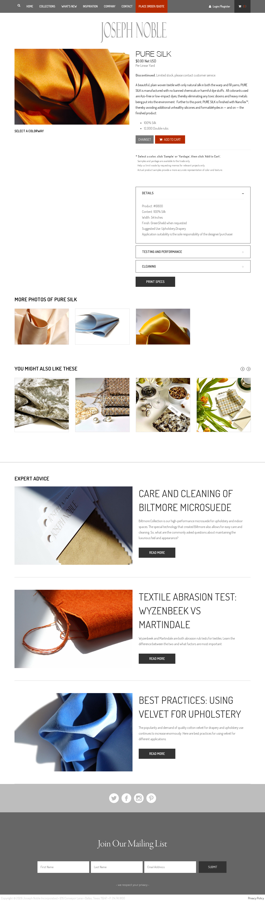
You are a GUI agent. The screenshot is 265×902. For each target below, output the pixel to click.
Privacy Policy (256, 898)
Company (109, 6)
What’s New (69, 6)
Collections (47, 6)
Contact (127, 6)
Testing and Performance (162, 252)
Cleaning (149, 266)
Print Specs (155, 282)
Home (29, 6)
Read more (157, 552)
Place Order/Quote (151, 6)
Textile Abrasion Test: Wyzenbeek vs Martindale (188, 610)
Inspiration (90, 6)
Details (148, 193)
